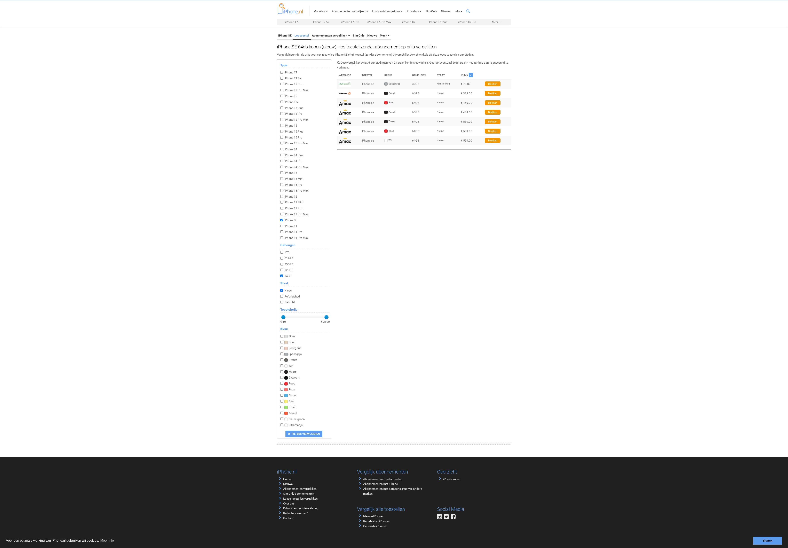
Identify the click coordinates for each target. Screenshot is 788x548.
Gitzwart (294, 377)
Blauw (293, 395)
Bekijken (492, 83)
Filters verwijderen (305, 433)
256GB (288, 264)
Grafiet (293, 360)
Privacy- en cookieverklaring (300, 508)
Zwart (292, 371)
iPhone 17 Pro (350, 22)
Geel (291, 401)
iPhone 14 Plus (293, 155)
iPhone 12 (290, 196)
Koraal (293, 413)
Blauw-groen (297, 419)
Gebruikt (289, 302)
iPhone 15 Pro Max (296, 143)
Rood (292, 383)
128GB (288, 270)
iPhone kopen (451, 479)
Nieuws (372, 35)
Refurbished (292, 296)
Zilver (292, 336)
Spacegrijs (295, 354)
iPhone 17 (291, 22)
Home (287, 479)
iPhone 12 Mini (293, 202)
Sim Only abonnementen (298, 493)
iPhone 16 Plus (437, 22)
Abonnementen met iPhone (380, 483)
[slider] (283, 317)
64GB (288, 276)
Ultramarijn (296, 425)
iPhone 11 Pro (293, 231)
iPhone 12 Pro (293, 208)
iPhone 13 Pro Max (296, 190)
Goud (292, 342)
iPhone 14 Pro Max (296, 167)
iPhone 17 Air (321, 22)
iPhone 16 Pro (467, 22)
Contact (288, 518)
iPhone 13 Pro (293, 184)
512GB (288, 258)
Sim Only (358, 35)
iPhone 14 (290, 149)
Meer (383, 35)
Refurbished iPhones (376, 521)
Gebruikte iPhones (374, 526)
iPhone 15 (290, 125)
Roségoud (295, 348)
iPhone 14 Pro (293, 161)
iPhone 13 (290, 172)
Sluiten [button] (768, 540)
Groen (292, 407)
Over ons (288, 503)
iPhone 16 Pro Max (296, 119)
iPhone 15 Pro (293, 137)
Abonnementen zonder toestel (382, 479)
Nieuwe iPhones (373, 516)
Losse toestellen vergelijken (300, 498)
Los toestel (301, 35)
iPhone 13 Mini (293, 178)
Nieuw (288, 290)
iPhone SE (285, 35)
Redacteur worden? (295, 513)
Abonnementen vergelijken (330, 35)
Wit (291, 365)
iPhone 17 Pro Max (379, 22)
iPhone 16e (291, 102)
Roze (292, 389)
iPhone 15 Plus (293, 131)
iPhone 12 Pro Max (296, 214)
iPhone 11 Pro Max (296, 237)
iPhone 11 (290, 226)
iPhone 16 (408, 22)
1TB (287, 252)
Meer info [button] (107, 540)
